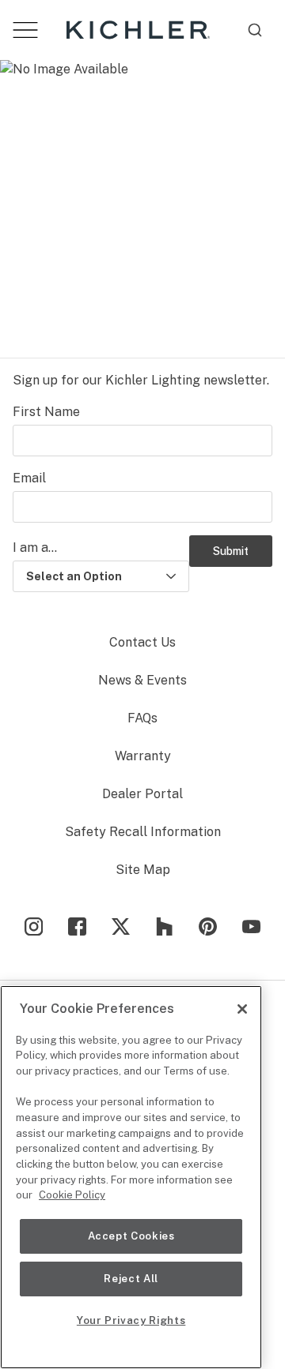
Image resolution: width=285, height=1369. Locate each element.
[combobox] (255, 30)
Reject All (131, 1279)
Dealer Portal (142, 793)
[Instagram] (34, 926)
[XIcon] (121, 926)
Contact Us (142, 642)
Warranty (143, 755)
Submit (231, 551)
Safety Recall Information (143, 831)
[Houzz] (164, 926)
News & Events (142, 680)
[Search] (255, 30)
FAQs (142, 718)
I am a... (35, 547)
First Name (46, 411)
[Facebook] (77, 926)
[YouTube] (251, 926)
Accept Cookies (131, 1236)
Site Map (143, 869)
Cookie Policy (72, 1195)
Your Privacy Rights (131, 1320)
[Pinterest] (208, 926)
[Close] (242, 1009)
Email (29, 478)
